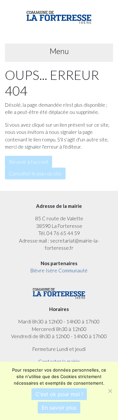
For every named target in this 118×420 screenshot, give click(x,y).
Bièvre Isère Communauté (59, 270)
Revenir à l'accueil (28, 161)
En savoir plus (59, 407)
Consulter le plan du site (35, 173)
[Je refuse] (110, 391)
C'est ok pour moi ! (59, 394)
